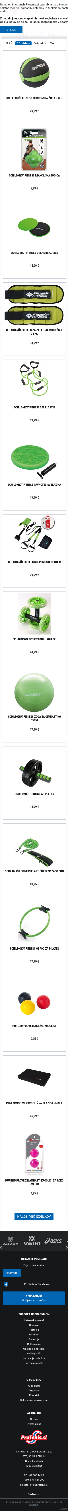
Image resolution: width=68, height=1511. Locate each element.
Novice (34, 1419)
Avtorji (63, 1509)
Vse (52, 43)
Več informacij (37, 73)
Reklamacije (34, 1344)
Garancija (33, 1339)
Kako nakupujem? (34, 1320)
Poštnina (34, 1329)
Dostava (34, 1325)
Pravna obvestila (33, 1362)
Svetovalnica (34, 1423)
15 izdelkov (23, 43)
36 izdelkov (40, 43)
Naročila (34, 1334)
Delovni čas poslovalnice (34, 1400)
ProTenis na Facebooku (37, 1284)
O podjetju (34, 1385)
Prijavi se (11, 1273)
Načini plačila (33, 1353)
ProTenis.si (34, 1494)
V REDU (11, 30)
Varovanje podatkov (34, 1358)
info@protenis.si (39, 1484)
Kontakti (34, 1395)
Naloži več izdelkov (34, 1216)
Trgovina (34, 1390)
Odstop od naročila (34, 1348)
